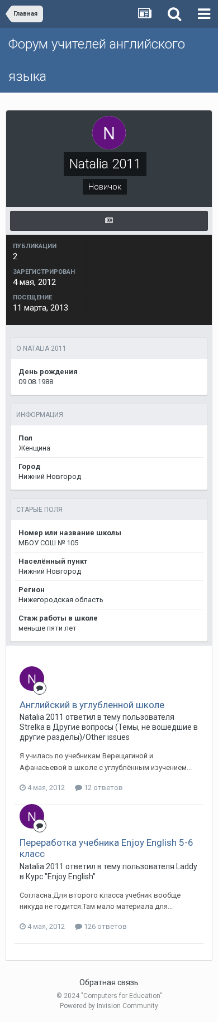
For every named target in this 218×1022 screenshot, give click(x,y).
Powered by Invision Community (109, 1006)
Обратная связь (109, 982)
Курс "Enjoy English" (61, 876)
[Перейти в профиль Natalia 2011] (32, 678)
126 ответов (104, 926)
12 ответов (102, 787)
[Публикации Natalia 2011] (109, 221)
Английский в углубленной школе (92, 704)
